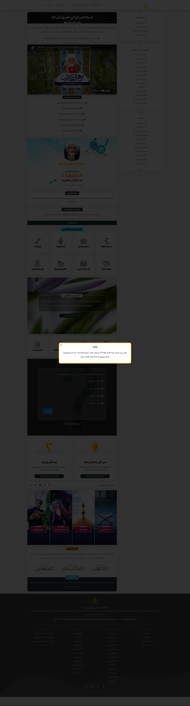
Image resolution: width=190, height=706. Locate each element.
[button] (61, 345)
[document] (95, 353)
